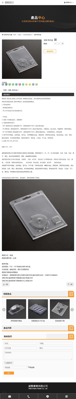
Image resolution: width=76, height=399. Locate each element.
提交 (9, 373)
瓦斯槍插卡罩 (60, 321)
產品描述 (6, 94)
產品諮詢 (50, 51)
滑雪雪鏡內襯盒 (16, 321)
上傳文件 (8, 363)
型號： (5, 90)
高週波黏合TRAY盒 (38, 321)
